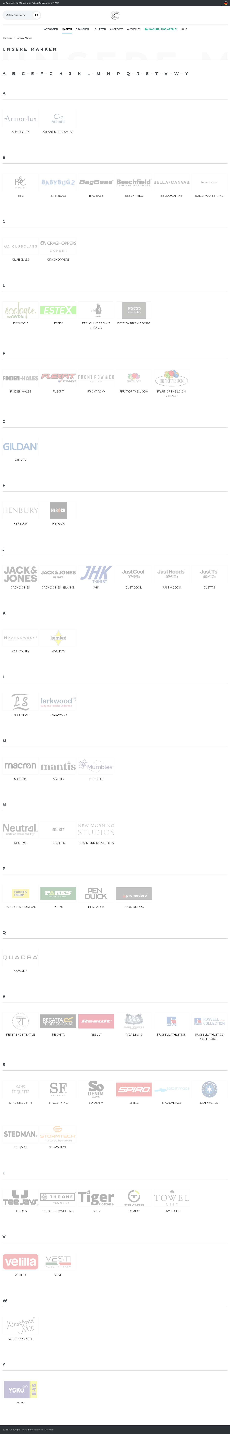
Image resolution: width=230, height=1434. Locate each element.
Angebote (116, 29)
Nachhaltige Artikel (163, 29)
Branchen (82, 29)
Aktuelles (134, 29)
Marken (67, 29)
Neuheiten (99, 29)
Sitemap (49, 1429)
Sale (184, 29)
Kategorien (50, 29)
